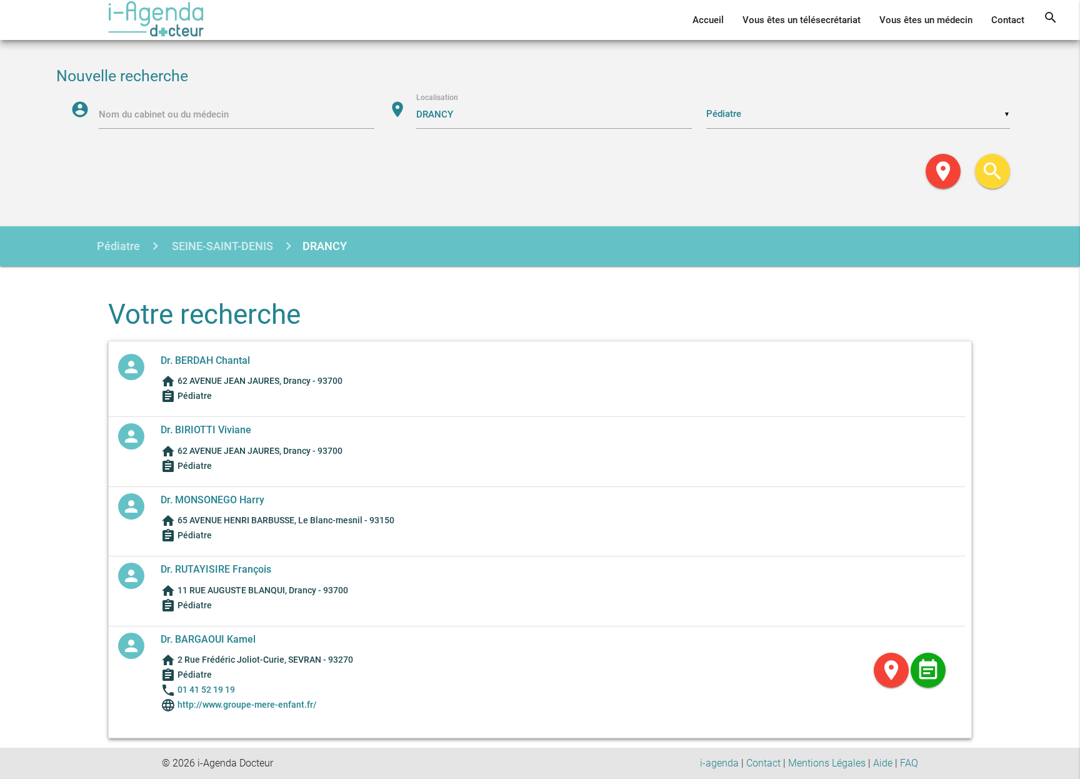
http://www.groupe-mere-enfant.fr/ (246, 705)
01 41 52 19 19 (206, 690)
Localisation (437, 97)
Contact (1007, 20)
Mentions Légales (827, 763)
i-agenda (719, 763)
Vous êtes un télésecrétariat (801, 20)
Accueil (708, 20)
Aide (882, 763)
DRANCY (324, 246)
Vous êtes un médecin (925, 20)
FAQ (909, 763)
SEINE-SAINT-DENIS (221, 246)
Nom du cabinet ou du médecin (164, 114)
